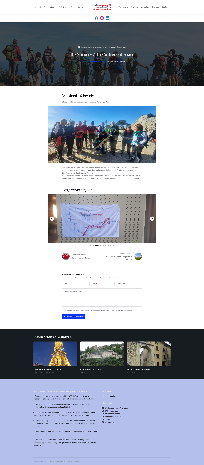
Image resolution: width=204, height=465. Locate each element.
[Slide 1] (90, 245)
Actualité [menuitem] (145, 7)
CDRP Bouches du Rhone (112, 416)
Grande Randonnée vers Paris (115, 47)
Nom (66, 284)
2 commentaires (49, 372)
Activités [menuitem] (62, 7)
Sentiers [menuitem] (134, 7)
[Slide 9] (113, 245)
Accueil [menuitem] (38, 7)
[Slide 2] (93, 245)
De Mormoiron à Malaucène (139, 369)
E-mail (94, 284)
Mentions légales (108, 396)
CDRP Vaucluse (108, 422)
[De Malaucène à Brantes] (102, 354)
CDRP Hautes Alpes (110, 411)
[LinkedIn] (107, 18)
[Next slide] (152, 219)
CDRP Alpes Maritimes (111, 414)
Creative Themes (72, 461)
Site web (121, 284)
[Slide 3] (96, 245)
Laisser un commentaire (73, 317)
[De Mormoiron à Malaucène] (149, 354)
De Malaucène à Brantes (90, 369)
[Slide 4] (100, 245)
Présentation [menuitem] (49, 7)
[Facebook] (96, 18)
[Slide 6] (105, 245)
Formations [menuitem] (123, 7)
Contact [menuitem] (155, 7)
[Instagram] (102, 18)
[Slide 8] (111, 245)
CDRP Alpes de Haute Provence (115, 408)
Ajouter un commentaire (73, 291)
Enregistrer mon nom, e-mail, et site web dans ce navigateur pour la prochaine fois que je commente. (98, 310)
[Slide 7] (108, 245)
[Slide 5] (103, 245)
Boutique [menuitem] (165, 7)
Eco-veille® (88, 423)
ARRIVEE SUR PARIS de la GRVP (47, 369)
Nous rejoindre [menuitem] (77, 7)
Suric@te (37, 426)
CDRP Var (106, 419)
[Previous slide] (52, 219)
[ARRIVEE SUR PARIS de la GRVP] (55, 354)
